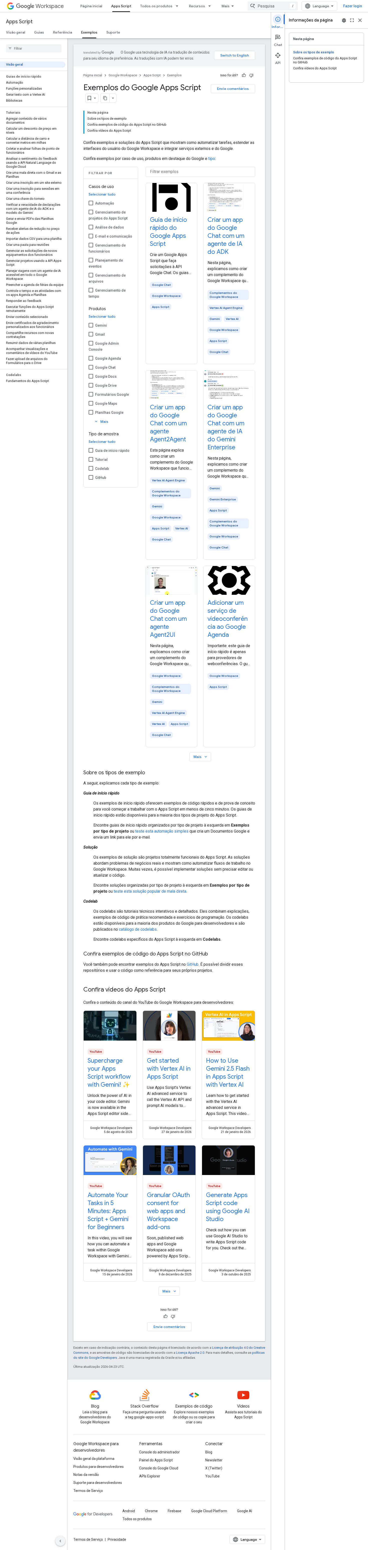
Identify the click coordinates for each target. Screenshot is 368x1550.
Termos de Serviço (88, 1491)
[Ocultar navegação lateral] (60, 1541)
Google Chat (105, 367)
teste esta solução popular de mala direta (150, 891)
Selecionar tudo (102, 194)
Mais (226, 6)
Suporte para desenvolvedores (97, 1483)
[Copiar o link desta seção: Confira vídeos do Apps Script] (170, 990)
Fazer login (352, 6)
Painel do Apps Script (156, 1460)
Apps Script (121, 6)
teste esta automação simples (162, 831)
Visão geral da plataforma (93, 1459)
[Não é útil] (251, 75)
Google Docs (106, 376)
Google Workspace (123, 75)
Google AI (244, 1511)
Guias (39, 32)
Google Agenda (108, 358)
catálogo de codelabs (138, 929)
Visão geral (15, 32)
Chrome (151, 1511)
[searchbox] (33, 48)
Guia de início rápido (112, 451)
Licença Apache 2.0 (190, 1352)
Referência (62, 32)
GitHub (100, 478)
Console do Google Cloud (158, 1468)
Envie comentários (233, 88)
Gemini (101, 325)
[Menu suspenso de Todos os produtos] (178, 6)
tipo (211, 158)
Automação (104, 203)
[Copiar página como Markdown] (105, 98)
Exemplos (89, 32)
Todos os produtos (156, 6)
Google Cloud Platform (209, 1511)
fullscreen (352, 20)
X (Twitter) (213, 1468)
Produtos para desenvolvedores (98, 1467)
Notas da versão (86, 1475)
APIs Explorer (149, 1476)
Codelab (102, 469)
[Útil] (244, 75)
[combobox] (273, 6)
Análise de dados (109, 227)
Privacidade (117, 1539)
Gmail (100, 334)
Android (128, 1511)
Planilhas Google (109, 413)
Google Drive (106, 385)
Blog (208, 1452)
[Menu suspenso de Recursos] (211, 6)
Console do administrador (159, 1452)
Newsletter (214, 1460)
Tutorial (101, 460)
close (360, 20)
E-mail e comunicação (113, 236)
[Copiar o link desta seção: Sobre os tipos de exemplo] (150, 773)
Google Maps (106, 404)
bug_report (344, 20)
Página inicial (91, 6)
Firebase (174, 1511)
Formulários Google (112, 395)
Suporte (113, 32)
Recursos (197, 6)
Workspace (50, 6)
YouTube (212, 1476)
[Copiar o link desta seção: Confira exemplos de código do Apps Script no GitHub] (213, 954)
